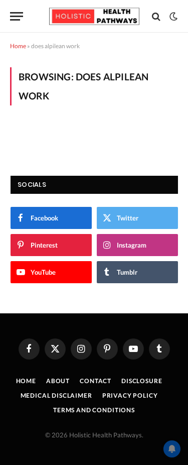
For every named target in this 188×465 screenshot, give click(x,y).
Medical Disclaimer (56, 395)
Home (18, 46)
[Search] (156, 16)
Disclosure (141, 381)
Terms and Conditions (94, 410)
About (58, 381)
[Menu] (16, 16)
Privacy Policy (130, 395)
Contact (95, 381)
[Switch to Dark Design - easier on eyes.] (172, 16)
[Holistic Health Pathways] (94, 16)
